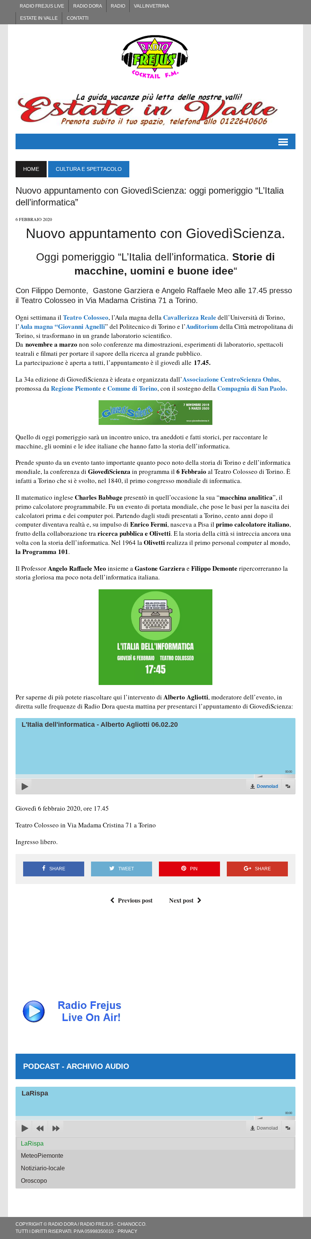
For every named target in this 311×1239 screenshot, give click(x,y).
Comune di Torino (132, 388)
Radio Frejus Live (42, 6)
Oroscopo (34, 1180)
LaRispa (32, 1143)
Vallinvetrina (151, 6)
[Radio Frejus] (155, 56)
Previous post (135, 900)
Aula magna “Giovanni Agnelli (62, 326)
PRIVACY (127, 1231)
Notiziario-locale (43, 1168)
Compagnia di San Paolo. (252, 388)
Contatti (77, 18)
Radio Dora (87, 6)
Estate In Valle (39, 18)
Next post (181, 900)
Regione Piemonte (76, 388)
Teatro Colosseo (85, 317)
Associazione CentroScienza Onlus (230, 379)
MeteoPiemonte (42, 1155)
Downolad (267, 786)
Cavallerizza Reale (189, 317)
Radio (118, 6)
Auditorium (202, 326)
